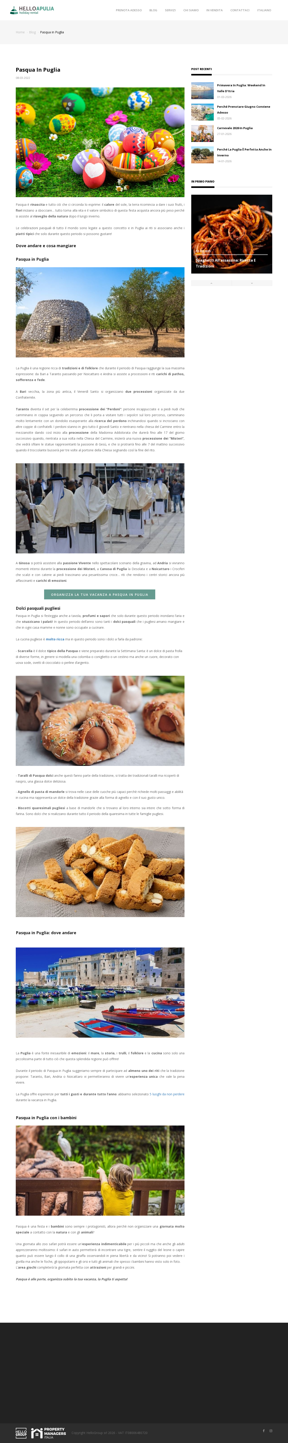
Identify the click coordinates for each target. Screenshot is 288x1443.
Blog (153, 10)
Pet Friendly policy (160, 1373)
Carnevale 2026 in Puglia (235, 128)
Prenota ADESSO (129, 10)
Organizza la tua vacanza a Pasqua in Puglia (99, 594)
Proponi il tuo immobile (120, 1359)
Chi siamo (191, 10)
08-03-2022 (23, 78)
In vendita (214, 10)
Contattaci (240, 10)
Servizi (170, 10)
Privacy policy (157, 1359)
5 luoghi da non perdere (167, 1094)
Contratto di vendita (161, 1352)
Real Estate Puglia (117, 1380)
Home (20, 32)
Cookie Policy (157, 1366)
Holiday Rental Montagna (122, 1373)
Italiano (264, 10)
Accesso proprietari (118, 1352)
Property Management (120, 1366)
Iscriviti (232, 1383)
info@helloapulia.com (41, 1402)
